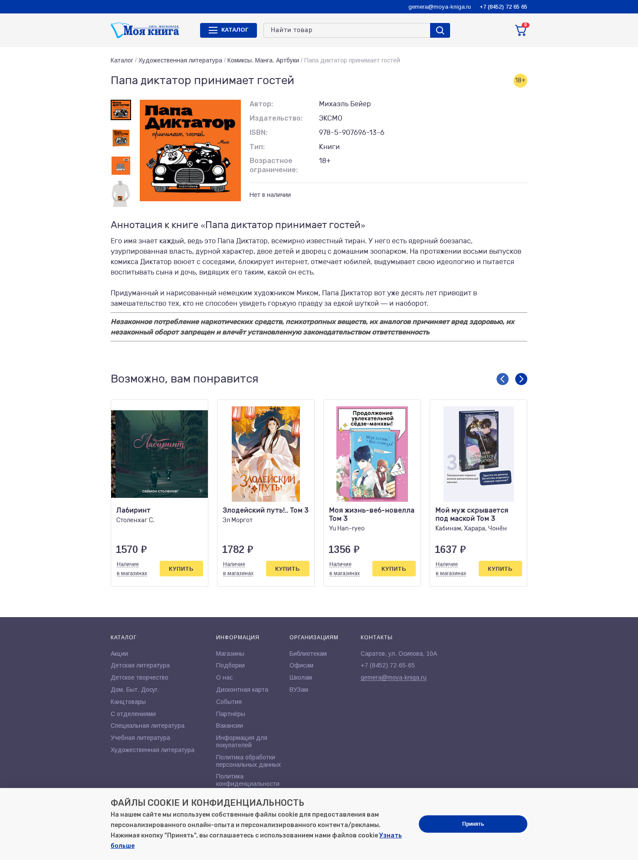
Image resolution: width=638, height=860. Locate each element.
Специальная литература (147, 725)
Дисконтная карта (242, 689)
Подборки (230, 665)
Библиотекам (308, 653)
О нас (224, 677)
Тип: (257, 147)
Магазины (230, 653)
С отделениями (133, 713)
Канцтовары (128, 701)
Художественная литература (180, 60)
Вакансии (229, 725)
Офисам (301, 665)
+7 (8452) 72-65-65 (388, 665)
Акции (119, 653)
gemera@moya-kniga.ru (439, 6)
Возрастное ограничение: (274, 165)
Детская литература (140, 665)
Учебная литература (140, 737)
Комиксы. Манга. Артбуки (263, 60)
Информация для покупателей (241, 741)
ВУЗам (298, 689)
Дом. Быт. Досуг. (135, 689)
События (229, 701)
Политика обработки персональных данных (248, 761)
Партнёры (230, 713)
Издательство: (276, 118)
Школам (300, 677)
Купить (181, 569)
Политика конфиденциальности (248, 780)
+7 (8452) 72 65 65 (503, 6)
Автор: (261, 104)
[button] (503, 379)
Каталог (122, 60)
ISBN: (258, 132)
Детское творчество (139, 677)
